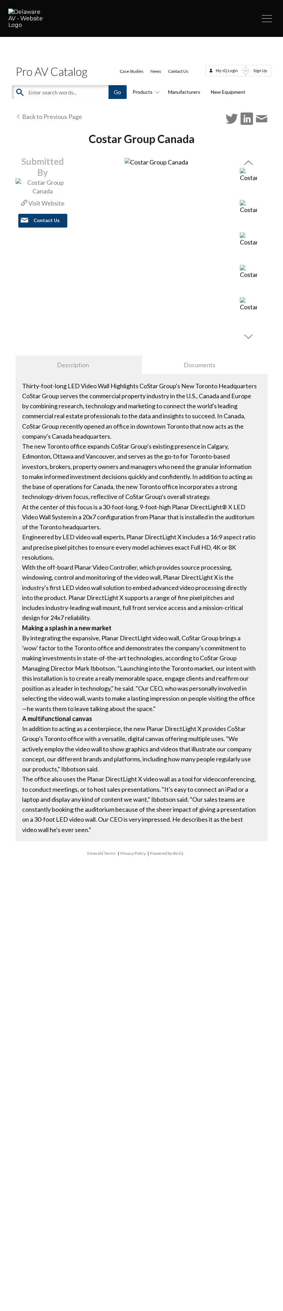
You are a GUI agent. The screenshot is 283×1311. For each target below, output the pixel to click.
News (155, 71)
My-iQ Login (227, 70)
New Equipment (228, 92)
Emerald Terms (101, 853)
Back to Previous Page (51, 116)
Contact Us (178, 71)
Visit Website (46, 203)
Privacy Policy (133, 853)
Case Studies (132, 71)
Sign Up (260, 70)
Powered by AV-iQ (166, 853)
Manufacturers (184, 92)
